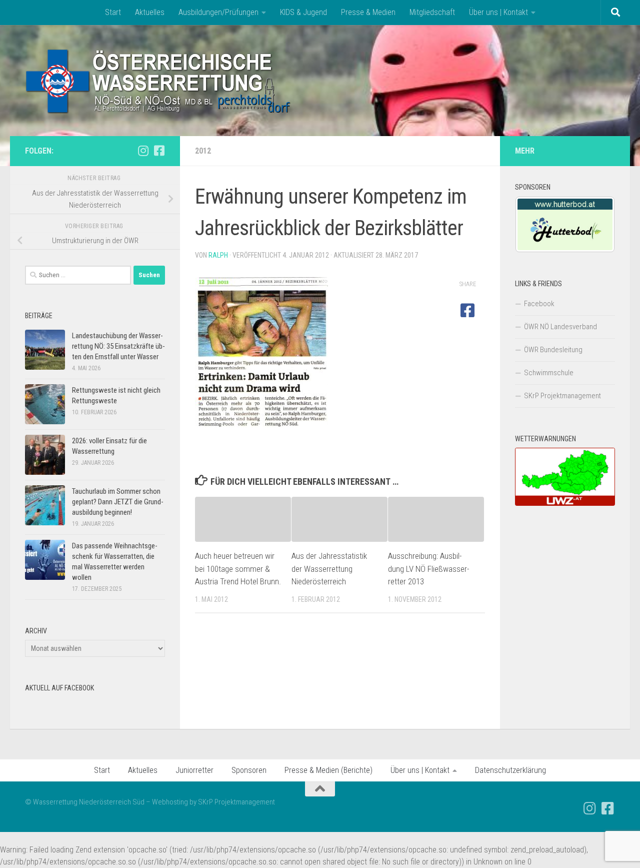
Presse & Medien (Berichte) (328, 770)
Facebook (539, 303)
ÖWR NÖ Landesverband (560, 326)
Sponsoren (249, 770)
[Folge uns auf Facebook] (159, 151)
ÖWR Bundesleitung (553, 349)
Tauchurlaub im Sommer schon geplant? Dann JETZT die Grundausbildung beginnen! (118, 502)
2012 (203, 151)
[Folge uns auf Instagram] (143, 151)
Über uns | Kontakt (498, 12)
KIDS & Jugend (303, 12)
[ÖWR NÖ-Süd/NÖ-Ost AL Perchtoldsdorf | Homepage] (158, 80)
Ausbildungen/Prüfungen (218, 12)
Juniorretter (195, 770)
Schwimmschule (549, 372)
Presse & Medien (368, 12)
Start (113, 12)
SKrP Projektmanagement (562, 395)
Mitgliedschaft (432, 12)
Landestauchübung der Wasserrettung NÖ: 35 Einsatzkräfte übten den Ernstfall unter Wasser (118, 346)
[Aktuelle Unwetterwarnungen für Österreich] (565, 503)
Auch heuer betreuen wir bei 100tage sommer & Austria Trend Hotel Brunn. (238, 568)
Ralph (218, 255)
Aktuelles (149, 12)
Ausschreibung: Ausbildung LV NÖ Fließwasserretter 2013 (428, 568)
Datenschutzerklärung (510, 770)
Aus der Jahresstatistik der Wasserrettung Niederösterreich (329, 568)
